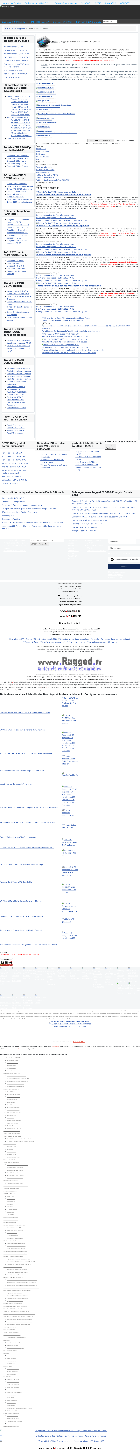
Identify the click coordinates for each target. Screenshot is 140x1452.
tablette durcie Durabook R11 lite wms (16, 784)
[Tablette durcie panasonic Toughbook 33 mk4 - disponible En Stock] (70, 815)
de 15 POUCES (10, 1206)
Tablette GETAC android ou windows (11, 1332)
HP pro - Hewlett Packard (12, 1123)
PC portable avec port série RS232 (14, 1227)
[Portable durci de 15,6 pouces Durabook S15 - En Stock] (60, 344)
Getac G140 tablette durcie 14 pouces (15, 1178)
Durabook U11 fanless (16, 268)
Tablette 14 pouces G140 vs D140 (10, 1327)
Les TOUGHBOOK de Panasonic (85, 527)
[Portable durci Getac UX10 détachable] (70, 873)
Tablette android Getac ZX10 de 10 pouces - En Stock (22, 770)
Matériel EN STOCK (8, 1366)
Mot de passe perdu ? (117, 572)
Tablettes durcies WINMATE (9, 1159)
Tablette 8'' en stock (19, 99)
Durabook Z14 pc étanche (18, 166)
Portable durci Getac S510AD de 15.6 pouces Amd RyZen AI (25, 713)
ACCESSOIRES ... (7, 1340)
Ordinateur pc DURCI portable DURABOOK (12, 1057)
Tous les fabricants (44, 167)
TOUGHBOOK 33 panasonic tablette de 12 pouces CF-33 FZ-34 (19, 348)
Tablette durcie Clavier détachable (14, 1392)
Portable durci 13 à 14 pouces (16, 543)
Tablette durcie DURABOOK (47, 175)
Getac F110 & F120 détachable (19, 189)
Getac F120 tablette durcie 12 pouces (15, 1172)
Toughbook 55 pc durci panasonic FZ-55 (15, 1083)
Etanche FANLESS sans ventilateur (11, 1219)
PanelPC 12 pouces (15, 425)
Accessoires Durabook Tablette (13, 1157)
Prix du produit (42, 156)
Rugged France (42, 172)
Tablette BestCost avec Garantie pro (11, 1188)
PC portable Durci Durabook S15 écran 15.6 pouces (17, 1272)
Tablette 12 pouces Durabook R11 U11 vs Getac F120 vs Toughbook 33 (18, 1316)
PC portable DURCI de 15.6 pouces (14, 1421)
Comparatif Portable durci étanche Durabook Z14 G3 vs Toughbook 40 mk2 (103, 513)
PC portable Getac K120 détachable (14, 1293)
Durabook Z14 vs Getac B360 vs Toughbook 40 (13, 1256)
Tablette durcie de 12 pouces (19, 374)
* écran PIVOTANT (10, 1214)
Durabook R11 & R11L (15, 266)
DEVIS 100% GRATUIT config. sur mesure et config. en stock (16, 1185)
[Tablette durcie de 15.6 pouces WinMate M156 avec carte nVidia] (58, 283)
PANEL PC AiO (6, 1353)
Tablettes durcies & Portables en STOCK (12, 1133)
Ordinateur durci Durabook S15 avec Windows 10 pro (22, 864)
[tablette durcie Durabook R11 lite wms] (70, 777)
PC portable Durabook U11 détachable (15, 1301)
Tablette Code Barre (15, 394)
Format (39, 159)
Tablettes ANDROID (15, 397)
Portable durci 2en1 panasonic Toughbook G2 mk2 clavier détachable (71, 331)
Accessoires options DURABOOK (13, 1342)
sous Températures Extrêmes (10, 1222)
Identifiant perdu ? (115, 575)
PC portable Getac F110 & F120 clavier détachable (17, 1295)
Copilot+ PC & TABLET (8, 1125)
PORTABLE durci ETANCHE (15, 551)
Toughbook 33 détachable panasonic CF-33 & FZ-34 (18, 1078)
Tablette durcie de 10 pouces (19, 371)
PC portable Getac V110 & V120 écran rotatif (13, 1303)
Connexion (124, 567)
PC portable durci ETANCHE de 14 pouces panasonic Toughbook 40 (21, 1261)
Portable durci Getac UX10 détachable (16, 882)
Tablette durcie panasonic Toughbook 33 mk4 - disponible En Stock (28, 822)
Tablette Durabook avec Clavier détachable (16, 1243)
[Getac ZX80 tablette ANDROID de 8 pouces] (70, 830)
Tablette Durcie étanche (66, 3)
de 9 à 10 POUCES (11, 1199)
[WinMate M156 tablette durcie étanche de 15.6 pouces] (58, 252)
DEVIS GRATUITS (79, 1042)
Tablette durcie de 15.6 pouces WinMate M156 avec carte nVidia (68, 285)
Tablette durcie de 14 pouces (19, 376)
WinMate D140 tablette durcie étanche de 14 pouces (62, 225)
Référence (40, 154)
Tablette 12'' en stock (19, 104)
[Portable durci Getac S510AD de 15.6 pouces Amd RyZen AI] (70, 704)
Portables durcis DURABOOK (15, 50)
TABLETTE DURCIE (7, 1376)
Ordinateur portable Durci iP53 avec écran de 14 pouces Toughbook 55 (22, 1285)
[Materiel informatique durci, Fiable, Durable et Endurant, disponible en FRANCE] (70, 1436)
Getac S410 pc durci (15, 194)
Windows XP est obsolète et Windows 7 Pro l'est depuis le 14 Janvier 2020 (33, 522)
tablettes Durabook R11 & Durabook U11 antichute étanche (19, 1319)
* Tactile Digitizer (10, 1212)
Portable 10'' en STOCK (20, 120)
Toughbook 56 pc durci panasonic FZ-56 (15, 1086)
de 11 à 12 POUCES (11, 1201)
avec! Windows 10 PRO (13, 70)
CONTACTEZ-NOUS (12, 77)
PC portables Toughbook (21, 136)
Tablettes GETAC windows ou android (11, 1162)
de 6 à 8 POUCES (10, 1196)
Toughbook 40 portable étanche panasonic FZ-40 (17, 1081)
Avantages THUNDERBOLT (13, 498)
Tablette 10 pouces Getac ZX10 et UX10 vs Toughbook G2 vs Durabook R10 (19, 1314)
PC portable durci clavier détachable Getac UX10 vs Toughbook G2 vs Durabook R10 (21, 1287)
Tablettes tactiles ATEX (16, 408)
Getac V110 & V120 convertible (20, 186)
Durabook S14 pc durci (16, 161)
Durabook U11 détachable (17, 158)
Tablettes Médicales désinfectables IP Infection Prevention (18, 402)
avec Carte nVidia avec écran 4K (10, 1191)
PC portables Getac (19, 133)
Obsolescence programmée (13, 502)
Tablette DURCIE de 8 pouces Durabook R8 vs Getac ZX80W (16, 1311)
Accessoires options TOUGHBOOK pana (15, 1348)
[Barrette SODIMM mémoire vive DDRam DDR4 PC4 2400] (61, 334)
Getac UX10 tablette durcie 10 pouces (15, 1170)
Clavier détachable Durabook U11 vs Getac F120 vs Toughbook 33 (17, 1290)
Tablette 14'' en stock (19, 107)
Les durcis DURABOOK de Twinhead (87, 524)
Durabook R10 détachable (18, 156)
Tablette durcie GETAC (45, 177)
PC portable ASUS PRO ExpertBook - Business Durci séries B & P (27, 848)
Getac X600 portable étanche (19, 202)
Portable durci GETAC (45, 170)
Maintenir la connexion (120, 553)
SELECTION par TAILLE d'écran (10, 1193)
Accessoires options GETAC (12, 1345)
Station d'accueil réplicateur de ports (15, 1238)
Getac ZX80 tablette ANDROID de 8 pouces (18, 837)
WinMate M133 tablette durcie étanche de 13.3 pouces (63, 194)
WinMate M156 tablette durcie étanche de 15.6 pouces (63, 254)
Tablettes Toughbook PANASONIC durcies (12, 1136)
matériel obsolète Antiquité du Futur (11, 1426)
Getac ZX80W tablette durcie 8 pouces (15, 1167)
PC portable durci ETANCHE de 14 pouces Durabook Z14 (19, 1264)
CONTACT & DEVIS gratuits (88, 22)
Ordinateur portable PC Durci (38, 3)
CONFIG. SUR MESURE (16, 138)
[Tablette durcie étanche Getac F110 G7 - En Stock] (66, 318)
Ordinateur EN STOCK (62, 22)
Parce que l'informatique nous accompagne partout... (24, 505)
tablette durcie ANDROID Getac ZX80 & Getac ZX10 (17, 1165)
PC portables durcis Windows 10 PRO (15, 1183)
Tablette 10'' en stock (19, 102)
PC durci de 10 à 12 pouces (15, 540)
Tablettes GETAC (14, 389)
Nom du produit (42, 151)
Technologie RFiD (9, 516)
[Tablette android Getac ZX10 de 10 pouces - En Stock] (70, 762)
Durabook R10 (13, 263)
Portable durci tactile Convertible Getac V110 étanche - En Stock (69, 353)
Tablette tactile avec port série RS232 (15, 1230)
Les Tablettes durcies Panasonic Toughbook (16, 1337)
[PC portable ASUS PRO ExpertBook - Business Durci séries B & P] (70, 842)
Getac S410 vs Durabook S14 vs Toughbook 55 (13, 1277)
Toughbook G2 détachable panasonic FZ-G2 (16, 1076)
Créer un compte (115, 577)
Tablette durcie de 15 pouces (19, 379)
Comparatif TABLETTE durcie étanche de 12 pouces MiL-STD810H (99, 517)
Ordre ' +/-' (41, 149)
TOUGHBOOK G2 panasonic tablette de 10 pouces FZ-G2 (19, 1138)
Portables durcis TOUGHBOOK (16, 54)
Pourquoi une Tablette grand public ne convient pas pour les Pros (29, 509)
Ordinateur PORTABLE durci (14, 22)
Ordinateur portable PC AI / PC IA (14, 1128)
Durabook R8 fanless (15, 261)
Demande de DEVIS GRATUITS (16, 74)
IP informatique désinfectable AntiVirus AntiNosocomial (15, 1306)
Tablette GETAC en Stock (21, 109)
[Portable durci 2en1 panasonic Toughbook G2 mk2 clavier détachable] (89, 327)
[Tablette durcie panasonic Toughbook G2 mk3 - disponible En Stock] (70, 937)
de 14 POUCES (10, 1204)
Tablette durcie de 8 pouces (18, 368)
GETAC (98, 3)
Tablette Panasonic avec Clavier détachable (16, 1248)
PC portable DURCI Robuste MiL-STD (11, 1413)
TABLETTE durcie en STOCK (18, 96)
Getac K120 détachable (16, 191)
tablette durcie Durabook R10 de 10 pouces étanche (21, 916)
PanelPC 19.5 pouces (15, 430)
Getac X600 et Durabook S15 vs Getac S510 (13, 1267)
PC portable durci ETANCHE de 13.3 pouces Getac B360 (18, 1259)
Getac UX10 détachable (17, 184)
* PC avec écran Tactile (12, 1209)
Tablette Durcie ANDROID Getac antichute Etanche (14, 1308)
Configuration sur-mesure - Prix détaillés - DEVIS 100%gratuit (61, 220)
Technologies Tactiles (11, 519)
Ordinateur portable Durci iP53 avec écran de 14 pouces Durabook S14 (22, 1280)
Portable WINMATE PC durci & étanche (12, 1131)
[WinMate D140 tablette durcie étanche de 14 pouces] (58, 223)
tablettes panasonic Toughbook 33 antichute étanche (18, 1324)
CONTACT (125, 3)
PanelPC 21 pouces (15, 433)
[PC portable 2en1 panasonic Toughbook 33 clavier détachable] (70, 741)
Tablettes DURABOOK (16, 387)
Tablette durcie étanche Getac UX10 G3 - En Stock (21, 930)
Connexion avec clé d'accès (126, 559)
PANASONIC (110, 3)
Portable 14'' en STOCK (20, 125)
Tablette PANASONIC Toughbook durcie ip (12, 1335)
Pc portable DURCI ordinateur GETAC (11, 1089)
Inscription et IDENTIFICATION (84, 531)
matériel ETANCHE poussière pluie (11, 1217)
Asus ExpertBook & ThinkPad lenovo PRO (12, 1112)
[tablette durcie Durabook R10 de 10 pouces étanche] (70, 908)
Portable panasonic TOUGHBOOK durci (12, 1073)
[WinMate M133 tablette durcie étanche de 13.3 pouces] (58, 192)
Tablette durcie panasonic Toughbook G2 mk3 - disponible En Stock (28, 944)
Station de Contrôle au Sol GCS (10, 1350)
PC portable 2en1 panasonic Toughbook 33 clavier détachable (26, 753)
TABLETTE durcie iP (40, 22)
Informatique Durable (11, 3)
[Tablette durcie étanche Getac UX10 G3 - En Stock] (70, 923)
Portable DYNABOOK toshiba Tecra (14, 1120)
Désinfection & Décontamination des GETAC (90, 520)
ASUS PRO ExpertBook (11, 1115)
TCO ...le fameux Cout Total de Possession (19, 512)
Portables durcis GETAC (14, 47)
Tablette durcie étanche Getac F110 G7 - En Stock (62, 320)
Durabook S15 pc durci (16, 163)
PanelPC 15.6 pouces (15, 428)
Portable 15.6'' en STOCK (21, 128)
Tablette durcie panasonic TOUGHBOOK (52, 180)
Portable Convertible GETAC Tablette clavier (16, 1246)
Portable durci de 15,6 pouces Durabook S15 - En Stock (65, 347)
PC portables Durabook (20, 130)
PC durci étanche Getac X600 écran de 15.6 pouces (18, 1274)
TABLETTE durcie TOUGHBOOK (17, 57)
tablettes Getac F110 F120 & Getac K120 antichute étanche (19, 1321)
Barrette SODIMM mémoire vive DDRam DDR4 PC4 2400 (65, 336)
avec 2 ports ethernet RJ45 (86, 465)
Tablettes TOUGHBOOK (16, 392)
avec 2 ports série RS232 (86, 462)
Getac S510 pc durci (15, 197)
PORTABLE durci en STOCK (18, 117)
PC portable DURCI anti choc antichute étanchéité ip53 (15, 1253)
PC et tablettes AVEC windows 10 (11, 1180)
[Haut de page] (137, 1449)
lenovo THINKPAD (10, 1117)
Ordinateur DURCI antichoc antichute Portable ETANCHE (15, 1251)
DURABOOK (86, 3)
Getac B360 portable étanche (19, 199)
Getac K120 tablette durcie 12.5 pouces (15, 1175)
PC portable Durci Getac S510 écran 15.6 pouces (17, 1269)
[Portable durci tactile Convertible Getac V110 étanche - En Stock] (73, 350)
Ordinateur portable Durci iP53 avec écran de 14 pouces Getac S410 (21, 1282)
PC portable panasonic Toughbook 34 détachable (17, 1298)
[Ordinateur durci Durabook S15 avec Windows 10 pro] (70, 856)
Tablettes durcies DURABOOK (16, 61)
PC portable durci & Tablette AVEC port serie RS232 (14, 1225)
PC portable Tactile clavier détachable (11, 1240)
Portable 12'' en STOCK (20, 122)
